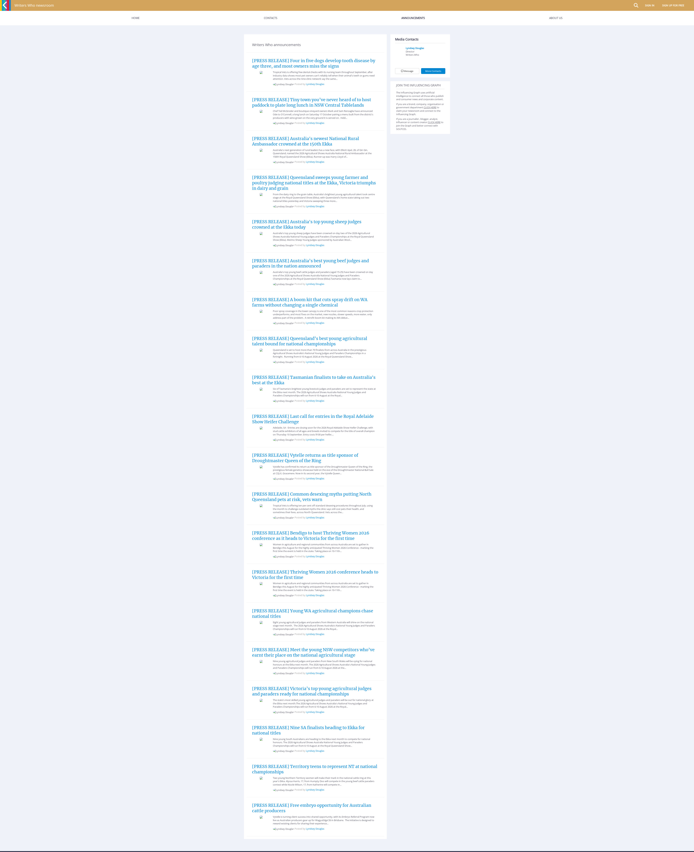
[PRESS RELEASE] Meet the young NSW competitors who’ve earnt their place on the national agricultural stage (313, 652)
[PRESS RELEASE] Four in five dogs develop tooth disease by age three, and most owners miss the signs (313, 63)
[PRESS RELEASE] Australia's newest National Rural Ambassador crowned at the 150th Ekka (305, 141)
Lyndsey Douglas (315, 84)
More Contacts (433, 71)
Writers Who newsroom (34, 5)
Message (408, 71)
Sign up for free (673, 5)
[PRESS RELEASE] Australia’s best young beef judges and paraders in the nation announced (310, 263)
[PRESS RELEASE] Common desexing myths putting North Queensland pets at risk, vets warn (311, 496)
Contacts (270, 18)
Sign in (649, 5)
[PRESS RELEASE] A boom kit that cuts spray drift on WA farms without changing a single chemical (309, 302)
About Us (555, 18)
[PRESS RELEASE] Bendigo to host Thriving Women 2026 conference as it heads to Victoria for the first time (310, 535)
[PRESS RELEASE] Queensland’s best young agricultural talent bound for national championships (309, 341)
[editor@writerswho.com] (409, 60)
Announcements (413, 18)
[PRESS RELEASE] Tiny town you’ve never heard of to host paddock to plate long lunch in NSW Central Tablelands (311, 102)
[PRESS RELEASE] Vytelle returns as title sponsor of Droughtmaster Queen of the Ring (305, 458)
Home (136, 18)
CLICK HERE (430, 107)
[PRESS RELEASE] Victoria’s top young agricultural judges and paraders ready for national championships (312, 691)
